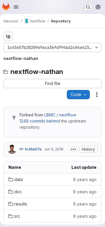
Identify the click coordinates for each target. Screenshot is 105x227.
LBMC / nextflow (60, 114)
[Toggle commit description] (73, 149)
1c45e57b (33, 149)
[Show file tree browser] (8, 36)
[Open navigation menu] (16, 7)
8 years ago (85, 179)
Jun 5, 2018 (53, 149)
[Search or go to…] (88, 6)
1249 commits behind (40, 120)
